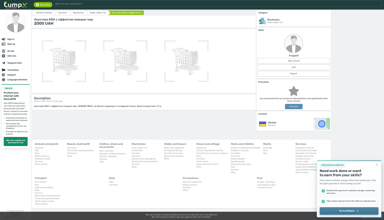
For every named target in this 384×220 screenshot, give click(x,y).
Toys (233, 167)
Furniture (200, 159)
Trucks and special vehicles (47, 198)
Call (294, 67)
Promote (294, 106)
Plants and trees (42, 156)
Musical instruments (173, 153)
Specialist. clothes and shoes (112, 153)
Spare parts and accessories (47, 195)
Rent (265, 150)
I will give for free (264, 187)
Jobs (111, 182)
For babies (235, 153)
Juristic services (303, 159)
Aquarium (39, 148)
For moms (235, 156)
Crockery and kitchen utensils (209, 150)
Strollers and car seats (241, 164)
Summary (113, 185)
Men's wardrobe (106, 151)
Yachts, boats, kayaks (44, 201)
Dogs (37, 153)
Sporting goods (238, 161)
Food (198, 156)
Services (38, 161)
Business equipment (192, 182)
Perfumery (72, 153)
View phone (294, 61)
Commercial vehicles (44, 187)
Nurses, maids (302, 161)
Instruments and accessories (80, 150)
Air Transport (41, 182)
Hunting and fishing (173, 150)
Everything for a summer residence (212, 153)
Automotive (137, 150)
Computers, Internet (305, 148)
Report (293, 73)
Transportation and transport (309, 170)
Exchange (267, 148)
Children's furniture (240, 150)
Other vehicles (41, 204)
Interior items (202, 161)
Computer (136, 156)
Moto (37, 190)
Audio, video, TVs (139, 148)
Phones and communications (145, 161)
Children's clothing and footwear (245, 148)
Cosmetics (72, 148)
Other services (302, 172)
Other (69, 156)
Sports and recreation (174, 156)
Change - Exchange (266, 182)
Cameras (136, 153)
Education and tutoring (306, 153)
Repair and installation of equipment (312, 167)
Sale (265, 153)
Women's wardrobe (108, 156)
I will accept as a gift (266, 185)
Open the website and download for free (15, 141)
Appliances (201, 148)
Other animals (41, 164)
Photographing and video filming (310, 164)
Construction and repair (306, 150)
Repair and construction (207, 164)
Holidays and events (305, 156)
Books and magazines (174, 148)
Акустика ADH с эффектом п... (127, 12)
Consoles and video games (144, 159)
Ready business (190, 185)
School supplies (238, 159)
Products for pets (43, 159)
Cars (37, 185)
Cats (37, 150)
